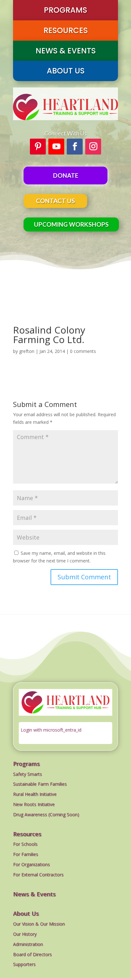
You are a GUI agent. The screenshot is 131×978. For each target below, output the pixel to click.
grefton (26, 351)
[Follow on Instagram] (93, 147)
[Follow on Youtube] (56, 147)
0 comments (83, 351)
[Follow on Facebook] (75, 147)
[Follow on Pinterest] (38, 147)
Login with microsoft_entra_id (51, 730)
